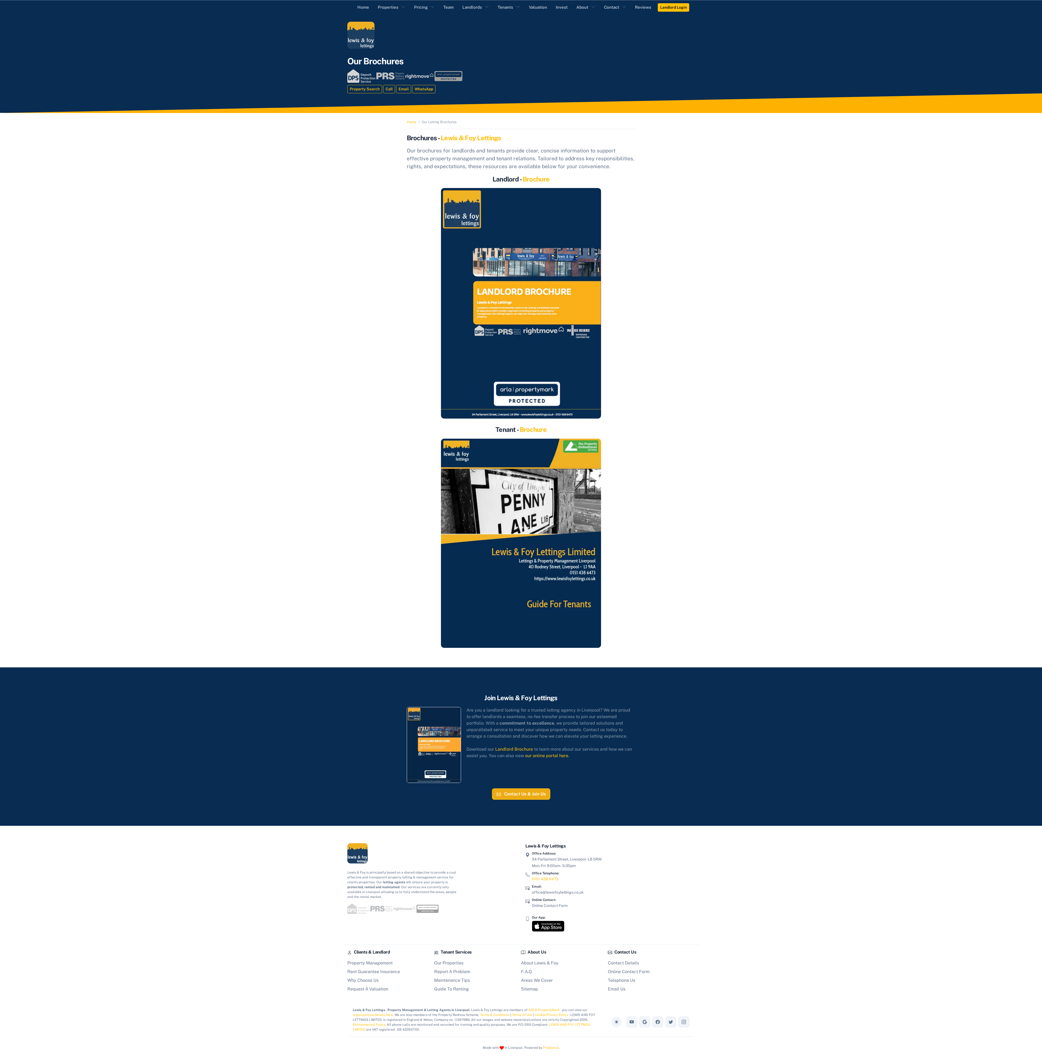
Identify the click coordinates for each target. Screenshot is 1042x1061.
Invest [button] (562, 7)
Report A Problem (452, 971)
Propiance (551, 1048)
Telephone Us (621, 980)
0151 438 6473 (545, 879)
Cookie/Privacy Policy (551, 1015)
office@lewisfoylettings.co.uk (558, 892)
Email (404, 89)
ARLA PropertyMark (544, 1010)
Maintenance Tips (452, 980)
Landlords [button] (472, 7)
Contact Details (623, 963)
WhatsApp (424, 89)
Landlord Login (673, 7)
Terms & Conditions (495, 1015)
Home (411, 122)
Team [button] (448, 7)
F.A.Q (526, 971)
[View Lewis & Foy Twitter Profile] (670, 1022)
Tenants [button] (505, 7)
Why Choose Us (363, 980)
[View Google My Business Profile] (644, 1022)
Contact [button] (611, 7)
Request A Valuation (367, 989)
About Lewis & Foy (539, 963)
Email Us (616, 989)
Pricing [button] (421, 7)
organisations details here (373, 1015)
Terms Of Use (522, 1015)
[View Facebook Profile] (657, 1022)
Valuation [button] (538, 7)
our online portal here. (547, 755)
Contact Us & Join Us (524, 793)
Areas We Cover (537, 980)
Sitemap (529, 989)
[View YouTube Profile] (631, 1022)
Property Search (365, 89)
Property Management (370, 963)
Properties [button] (388, 7)
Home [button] (363, 7)
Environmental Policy (369, 1025)
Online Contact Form (550, 905)
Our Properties (448, 963)
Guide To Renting (451, 989)
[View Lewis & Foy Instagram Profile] (683, 1022)
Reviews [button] (643, 7)
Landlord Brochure (514, 749)
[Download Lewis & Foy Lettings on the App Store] (548, 926)
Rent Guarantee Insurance (373, 971)
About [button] (582, 7)
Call (389, 89)
